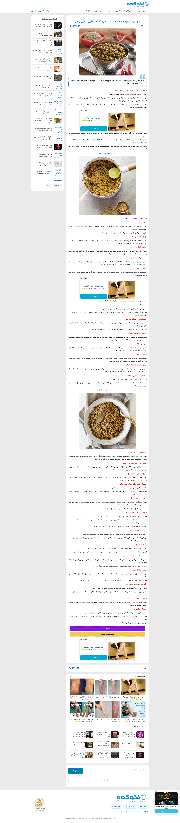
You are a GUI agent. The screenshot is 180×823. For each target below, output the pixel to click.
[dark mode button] (35, 11)
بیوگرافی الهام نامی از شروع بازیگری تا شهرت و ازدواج (43, 60)
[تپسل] (81, 111)
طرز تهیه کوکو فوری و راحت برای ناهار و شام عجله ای (44, 173)
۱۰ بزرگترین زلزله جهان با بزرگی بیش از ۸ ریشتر (43, 77)
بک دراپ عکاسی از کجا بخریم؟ (128, 745)
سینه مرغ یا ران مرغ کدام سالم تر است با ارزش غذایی (43, 103)
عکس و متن (117, 11)
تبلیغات (131, 812)
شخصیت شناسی (130, 806)
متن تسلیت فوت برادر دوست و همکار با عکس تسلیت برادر (43, 147)
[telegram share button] (73, 25)
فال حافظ (87, 11)
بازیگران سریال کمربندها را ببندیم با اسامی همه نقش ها (79, 734)
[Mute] (160, 803)
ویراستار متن (116, 806)
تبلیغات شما (57, 186)
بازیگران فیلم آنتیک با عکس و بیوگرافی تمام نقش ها (78, 755)
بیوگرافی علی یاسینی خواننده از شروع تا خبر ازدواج (43, 69)
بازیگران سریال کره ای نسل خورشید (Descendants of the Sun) (103, 745)
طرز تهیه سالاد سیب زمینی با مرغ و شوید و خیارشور (43, 129)
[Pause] (157, 803)
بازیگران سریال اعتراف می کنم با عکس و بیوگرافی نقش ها (128, 755)
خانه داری (102, 11)
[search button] (32, 11)
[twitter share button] (79, 25)
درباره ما (136, 812)
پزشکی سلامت (126, 11)
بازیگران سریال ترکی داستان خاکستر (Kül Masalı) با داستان (104, 755)
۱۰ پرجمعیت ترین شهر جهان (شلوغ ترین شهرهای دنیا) (44, 86)
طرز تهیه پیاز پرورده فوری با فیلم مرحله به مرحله (103, 734)
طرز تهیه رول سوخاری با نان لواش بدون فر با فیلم (44, 155)
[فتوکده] (138, 4)
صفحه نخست (144, 812)
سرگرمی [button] (96, 11)
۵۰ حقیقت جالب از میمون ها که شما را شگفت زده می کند (42, 51)
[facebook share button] (76, 25)
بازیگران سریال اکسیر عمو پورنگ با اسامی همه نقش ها (129, 734)
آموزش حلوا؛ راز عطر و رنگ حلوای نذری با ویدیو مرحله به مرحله (43, 121)
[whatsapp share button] (71, 25)
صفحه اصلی (142, 26)
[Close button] (177, 791)
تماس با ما (124, 812)
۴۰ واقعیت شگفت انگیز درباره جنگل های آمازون (43, 138)
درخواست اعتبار (166, 811)
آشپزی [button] (110, 11)
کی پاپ (49, 186)
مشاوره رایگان (94, 128)
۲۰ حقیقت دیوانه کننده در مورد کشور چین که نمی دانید (43, 112)
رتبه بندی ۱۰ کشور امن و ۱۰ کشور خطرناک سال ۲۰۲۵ (44, 34)
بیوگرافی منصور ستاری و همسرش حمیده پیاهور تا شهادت (44, 43)
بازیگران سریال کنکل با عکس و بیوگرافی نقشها (78, 745)
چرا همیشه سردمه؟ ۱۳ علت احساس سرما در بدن (44, 164)
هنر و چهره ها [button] (138, 11)
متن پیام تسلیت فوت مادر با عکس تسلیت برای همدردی (43, 25)
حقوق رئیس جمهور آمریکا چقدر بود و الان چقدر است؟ (42, 95)
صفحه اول (146, 11)
